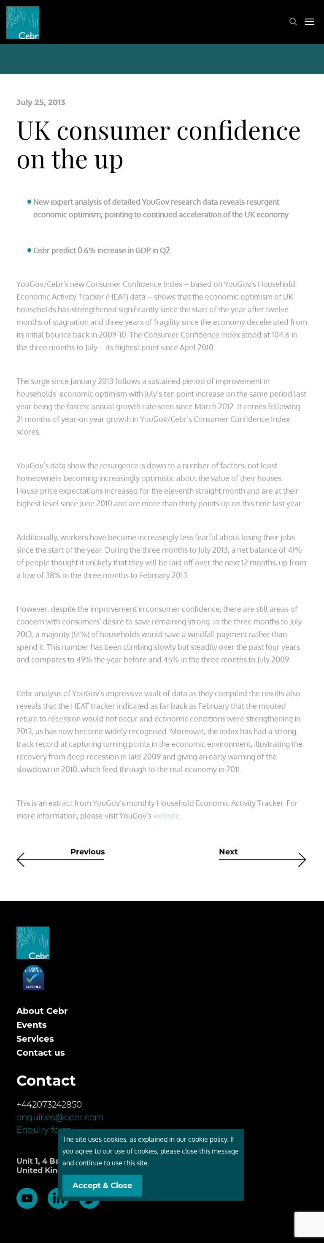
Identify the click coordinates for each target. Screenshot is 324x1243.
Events (31, 1025)
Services (35, 1039)
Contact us (40, 1053)
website (166, 815)
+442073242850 (49, 1105)
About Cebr (42, 1011)
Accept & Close (102, 1185)
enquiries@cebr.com (59, 1117)
